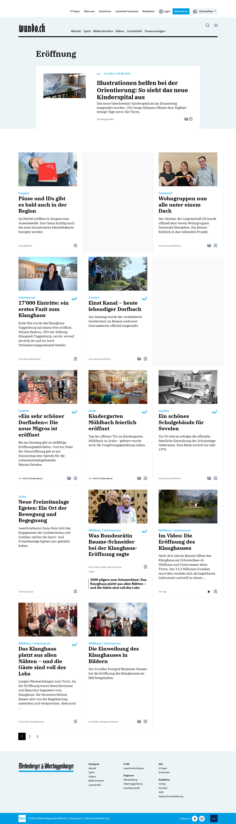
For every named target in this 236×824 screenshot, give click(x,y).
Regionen (129, 775)
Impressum (76, 818)
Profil (126, 764)
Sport (87, 31)
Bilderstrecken (103, 31)
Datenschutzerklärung (171, 796)
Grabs (92, 411)
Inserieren (105, 11)
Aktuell (76, 31)
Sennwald (165, 193)
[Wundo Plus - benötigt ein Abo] (98, 74)
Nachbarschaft (132, 788)
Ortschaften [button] (206, 11)
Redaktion (149, 11)
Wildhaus (94, 530)
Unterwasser (27, 297)
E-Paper (75, 11)
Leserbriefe (134, 31)
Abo (161, 764)
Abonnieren (181, 11)
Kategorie (93, 764)
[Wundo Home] (32, 28)
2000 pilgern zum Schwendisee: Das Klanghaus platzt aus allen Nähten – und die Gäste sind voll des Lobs (118, 584)
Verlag (162, 783)
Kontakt (163, 788)
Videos (119, 31)
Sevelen (93, 297)
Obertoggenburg (133, 783)
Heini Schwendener (33, 478)
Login (167, 11)
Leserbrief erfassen (126, 11)
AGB (161, 792)
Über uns (89, 11)
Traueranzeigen (154, 31)
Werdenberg (130, 779)
